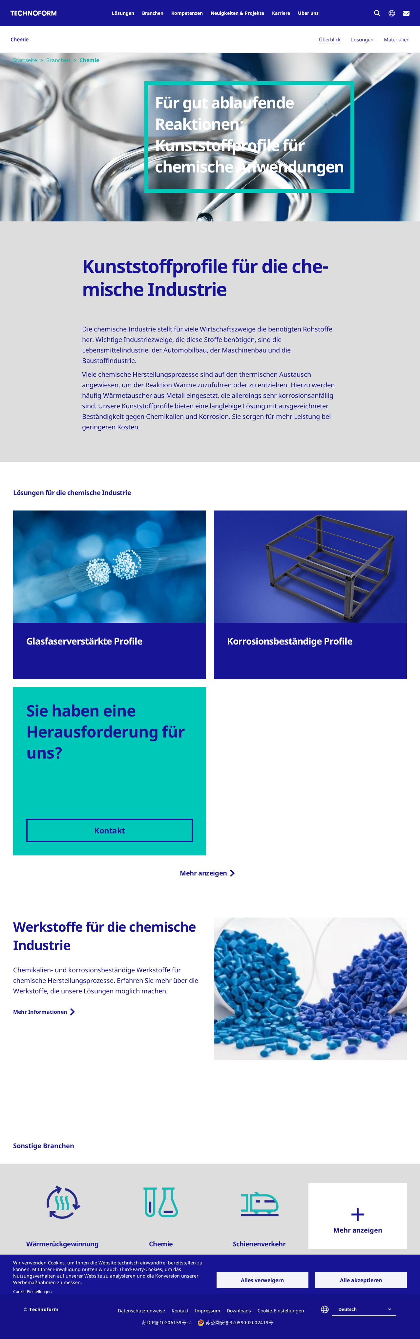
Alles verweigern (262, 1280)
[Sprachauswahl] (391, 13)
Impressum (207, 1310)
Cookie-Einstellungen (32, 1291)
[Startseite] (33, 13)
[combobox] (366, 1309)
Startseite (25, 60)
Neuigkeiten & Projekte (237, 13)
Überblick (330, 39)
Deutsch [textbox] (347, 1309)
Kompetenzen (187, 13)
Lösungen (123, 13)
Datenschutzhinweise (141, 1310)
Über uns (308, 13)
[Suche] (377, 13)
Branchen (152, 13)
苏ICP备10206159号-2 (166, 1322)
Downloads (239, 1310)
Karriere (281, 13)
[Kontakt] (406, 13)
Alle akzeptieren (361, 1280)
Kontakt (180, 1310)
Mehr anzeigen (203, 873)
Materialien (397, 39)
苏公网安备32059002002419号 (239, 1322)
